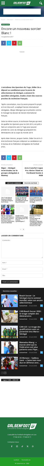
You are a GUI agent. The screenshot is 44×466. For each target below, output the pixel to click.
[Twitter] (9, 43)
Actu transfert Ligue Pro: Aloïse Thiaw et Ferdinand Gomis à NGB (34, 172)
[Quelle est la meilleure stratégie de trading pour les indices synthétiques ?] (22, 209)
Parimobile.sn (26, 460)
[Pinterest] (14, 43)
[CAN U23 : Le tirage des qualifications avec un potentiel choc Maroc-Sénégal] (9, 332)
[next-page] (23, 229)
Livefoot (16, 460)
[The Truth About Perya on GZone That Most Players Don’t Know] (7, 191)
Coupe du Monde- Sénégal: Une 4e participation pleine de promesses (21, 200)
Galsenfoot (23, 306)
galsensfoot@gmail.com (27, 442)
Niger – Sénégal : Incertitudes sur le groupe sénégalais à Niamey (10, 172)
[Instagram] (17, 446)
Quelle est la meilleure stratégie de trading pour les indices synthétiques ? (21, 218)
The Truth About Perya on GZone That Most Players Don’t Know (7, 200)
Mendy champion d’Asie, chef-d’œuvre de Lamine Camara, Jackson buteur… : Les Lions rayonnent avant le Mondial (7, 219)
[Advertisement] (22, 11)
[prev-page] (20, 229)
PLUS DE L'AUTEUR (31, 183)
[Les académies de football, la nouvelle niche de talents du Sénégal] (36, 191)
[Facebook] (3, 43)
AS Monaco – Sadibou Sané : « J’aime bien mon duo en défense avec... (30, 360)
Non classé (10, 19)
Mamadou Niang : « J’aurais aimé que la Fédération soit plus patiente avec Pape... (29, 346)
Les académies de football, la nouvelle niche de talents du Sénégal (36, 200)
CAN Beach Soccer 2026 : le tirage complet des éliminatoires (30, 313)
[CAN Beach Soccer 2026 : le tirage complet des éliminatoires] (9, 316)
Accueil (3, 19)
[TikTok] (22, 446)
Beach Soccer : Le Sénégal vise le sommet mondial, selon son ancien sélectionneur (31, 299)
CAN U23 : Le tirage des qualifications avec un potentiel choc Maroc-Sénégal (30, 330)
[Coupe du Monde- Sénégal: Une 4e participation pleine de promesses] (22, 191)
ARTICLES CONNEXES (14, 183)
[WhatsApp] (19, 43)
